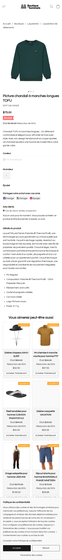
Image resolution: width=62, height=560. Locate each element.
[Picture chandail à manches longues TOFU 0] (31, 60)
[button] (31, 6)
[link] (31, 554)
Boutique (19, 24)
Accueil (7, 24)
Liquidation (33, 24)
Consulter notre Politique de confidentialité (22, 541)
